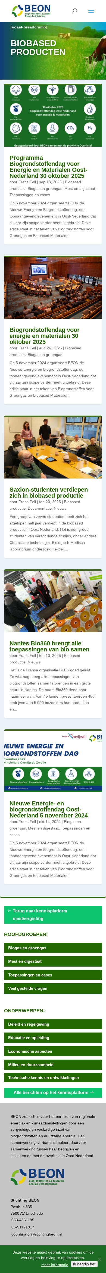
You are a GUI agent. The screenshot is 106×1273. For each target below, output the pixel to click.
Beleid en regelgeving (28, 1024)
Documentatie (40, 508)
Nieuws (60, 508)
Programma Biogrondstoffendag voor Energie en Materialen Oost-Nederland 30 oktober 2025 (48, 166)
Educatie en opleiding (28, 1037)
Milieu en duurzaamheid (31, 1064)
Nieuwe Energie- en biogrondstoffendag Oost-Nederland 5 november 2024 (49, 809)
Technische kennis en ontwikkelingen (43, 1077)
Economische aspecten (30, 1051)
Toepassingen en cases (30, 195)
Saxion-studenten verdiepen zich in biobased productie (49, 492)
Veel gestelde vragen (27, 988)
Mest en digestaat (79, 188)
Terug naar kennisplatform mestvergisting (40, 915)
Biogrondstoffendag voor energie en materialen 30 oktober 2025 (45, 335)
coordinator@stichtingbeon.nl (36, 1234)
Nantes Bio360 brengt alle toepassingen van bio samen (49, 646)
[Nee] (99, 1259)
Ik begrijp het (84, 1264)
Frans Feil (27, 182)
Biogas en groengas (45, 188)
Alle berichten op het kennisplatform (51, 1092)
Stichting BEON (25, 1200)
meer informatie (54, 1265)
